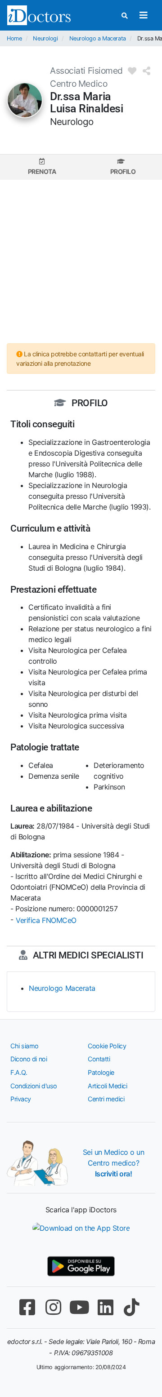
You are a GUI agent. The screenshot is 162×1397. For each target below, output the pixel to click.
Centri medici (106, 1099)
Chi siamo (24, 1046)
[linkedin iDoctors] (105, 1307)
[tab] (42, 167)
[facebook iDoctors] (27, 1307)
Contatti (99, 1059)
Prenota (42, 171)
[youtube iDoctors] (79, 1307)
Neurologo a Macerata (97, 38)
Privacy (20, 1099)
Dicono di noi (28, 1059)
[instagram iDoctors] (53, 1307)
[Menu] (143, 15)
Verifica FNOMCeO (46, 920)
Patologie (101, 1072)
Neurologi (45, 38)
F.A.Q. (18, 1072)
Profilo (123, 171)
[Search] (124, 15)
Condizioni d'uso (33, 1086)
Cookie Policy (107, 1046)
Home (14, 38)
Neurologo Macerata (62, 988)
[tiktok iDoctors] (131, 1307)
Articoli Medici (107, 1086)
